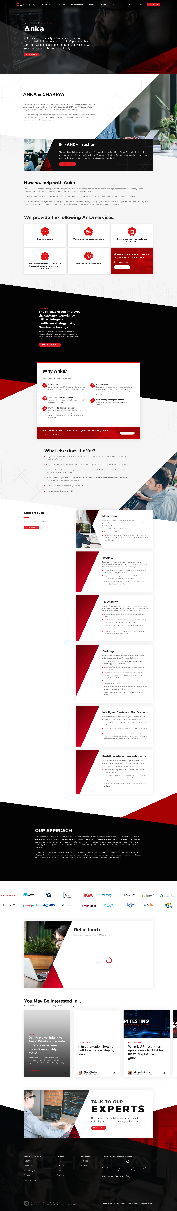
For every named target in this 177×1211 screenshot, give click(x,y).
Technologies (77, 4)
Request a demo (66, 164)
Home (26, 23)
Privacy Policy (58, 1204)
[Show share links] (64, 1073)
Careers (60, 1166)
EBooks (84, 1166)
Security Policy (106, 1204)
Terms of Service (70, 1204)
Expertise (61, 4)
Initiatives (46, 4)
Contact (153, 4)
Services (92, 4)
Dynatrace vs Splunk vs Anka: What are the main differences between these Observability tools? (47, 1045)
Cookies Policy (119, 1204)
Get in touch (31, 54)
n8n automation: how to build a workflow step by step (96, 1050)
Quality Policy (133, 1204)
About (59, 1170)
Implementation (107, 4)
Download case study (49, 344)
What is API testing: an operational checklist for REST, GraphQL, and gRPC (145, 1052)
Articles (84, 1161)
